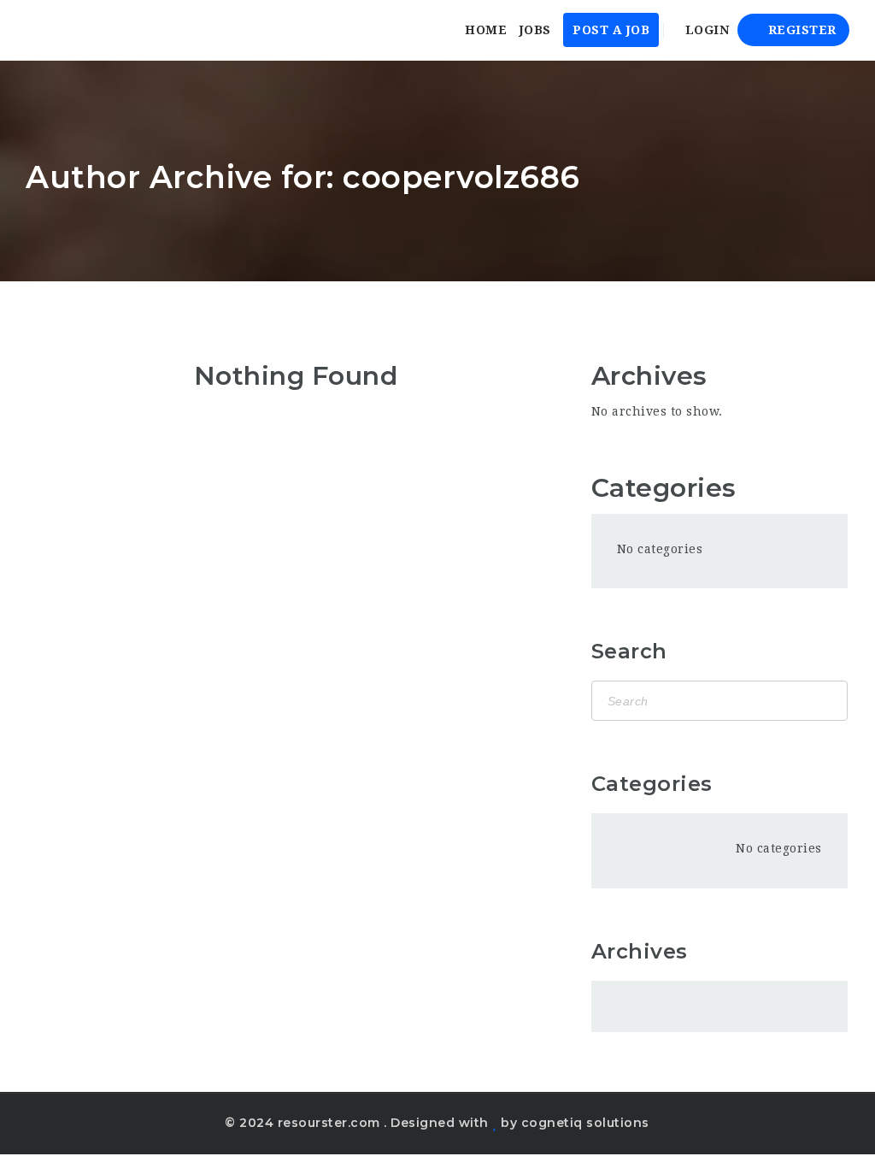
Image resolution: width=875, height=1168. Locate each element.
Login (705, 30)
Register (800, 30)
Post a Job (611, 30)
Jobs (535, 30)
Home (486, 30)
